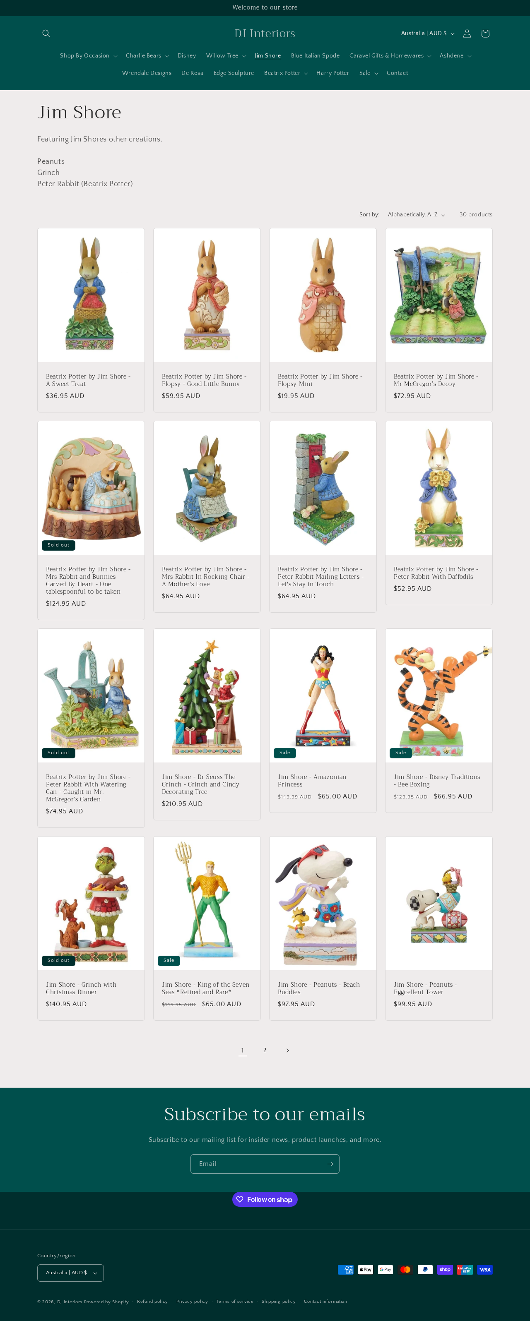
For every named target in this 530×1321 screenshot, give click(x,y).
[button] (46, 33)
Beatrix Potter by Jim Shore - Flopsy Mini (320, 380)
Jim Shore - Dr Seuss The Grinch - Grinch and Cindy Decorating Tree (201, 785)
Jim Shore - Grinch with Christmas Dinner (81, 988)
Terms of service (234, 1301)
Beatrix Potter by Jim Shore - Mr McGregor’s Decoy (436, 380)
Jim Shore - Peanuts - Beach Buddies (319, 988)
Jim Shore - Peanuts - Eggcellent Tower (425, 988)
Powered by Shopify (106, 1301)
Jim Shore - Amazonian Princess (312, 781)
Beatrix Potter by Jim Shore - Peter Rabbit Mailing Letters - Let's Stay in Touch (321, 577)
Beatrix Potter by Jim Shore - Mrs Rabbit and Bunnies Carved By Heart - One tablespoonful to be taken (88, 581)
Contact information (325, 1301)
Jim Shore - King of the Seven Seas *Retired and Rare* (206, 988)
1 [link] (242, 1050)
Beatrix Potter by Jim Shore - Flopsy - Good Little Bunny (204, 380)
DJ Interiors (69, 1301)
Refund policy (152, 1301)
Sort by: (369, 214)
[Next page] (287, 1050)
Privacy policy (192, 1301)
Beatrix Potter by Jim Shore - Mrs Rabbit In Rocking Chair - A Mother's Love (206, 577)
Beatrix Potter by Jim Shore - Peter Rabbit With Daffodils (436, 573)
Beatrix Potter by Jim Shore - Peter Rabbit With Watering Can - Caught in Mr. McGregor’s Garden (88, 789)
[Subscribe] (330, 1164)
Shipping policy (279, 1301)
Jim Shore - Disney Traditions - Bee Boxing (437, 781)
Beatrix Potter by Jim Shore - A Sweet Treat (88, 380)
